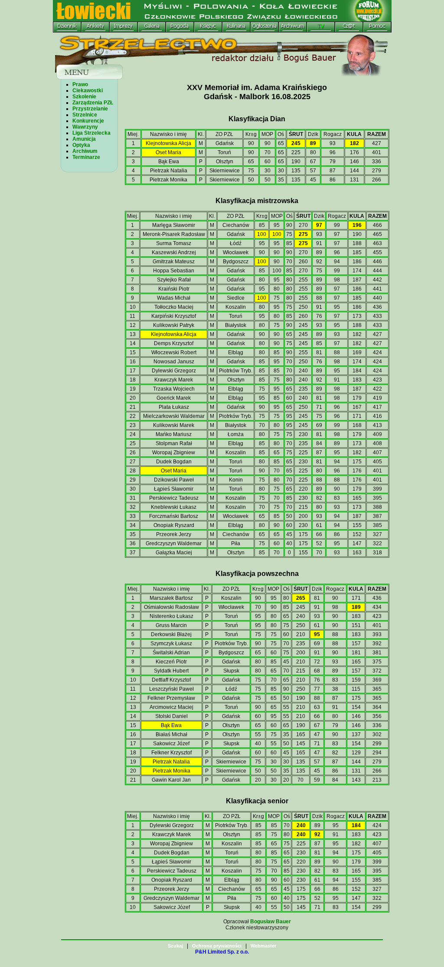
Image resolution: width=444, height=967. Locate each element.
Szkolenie (84, 97)
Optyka (81, 145)
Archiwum (85, 151)
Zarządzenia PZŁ (92, 103)
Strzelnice (84, 115)
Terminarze (86, 157)
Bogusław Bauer (270, 921)
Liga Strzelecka (91, 133)
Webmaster (263, 945)
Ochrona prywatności (217, 945)
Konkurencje (88, 121)
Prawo (80, 84)
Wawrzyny (85, 127)
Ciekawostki (87, 90)
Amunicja (84, 139)
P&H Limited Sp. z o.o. (222, 952)
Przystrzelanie (90, 109)
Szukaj (175, 945)
